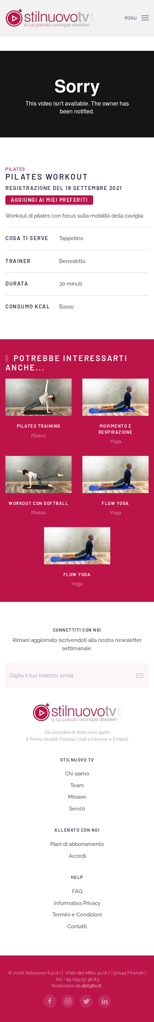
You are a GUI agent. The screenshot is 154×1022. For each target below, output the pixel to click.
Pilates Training (39, 425)
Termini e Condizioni (77, 914)
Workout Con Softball (38, 503)
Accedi (77, 856)
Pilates (15, 168)
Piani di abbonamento (77, 844)
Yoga (115, 441)
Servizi (77, 809)
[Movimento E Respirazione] (115, 397)
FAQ (77, 891)
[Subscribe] (140, 675)
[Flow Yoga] (115, 474)
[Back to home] (49, 18)
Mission (77, 797)
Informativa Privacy (77, 903)
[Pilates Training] (38, 397)
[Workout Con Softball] (38, 474)
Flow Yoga (115, 503)
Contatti (77, 926)
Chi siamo (77, 773)
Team (77, 785)
